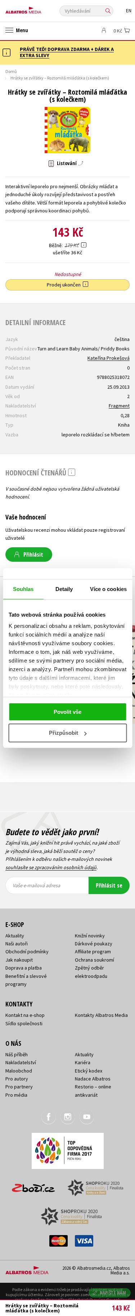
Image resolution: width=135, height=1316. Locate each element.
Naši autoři (16, 943)
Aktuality (14, 935)
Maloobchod (18, 1070)
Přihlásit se (109, 885)
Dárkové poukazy (93, 943)
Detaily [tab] (64, 589)
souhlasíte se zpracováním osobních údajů (50, 867)
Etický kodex (88, 1070)
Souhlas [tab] (23, 589)
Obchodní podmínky (27, 951)
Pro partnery (19, 1086)
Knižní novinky (90, 935)
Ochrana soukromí (94, 960)
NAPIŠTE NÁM (113, 1293)
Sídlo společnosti (23, 1023)
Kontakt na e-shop (25, 1015)
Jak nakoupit (19, 960)
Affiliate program (93, 951)
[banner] (37, 8)
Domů (11, 71)
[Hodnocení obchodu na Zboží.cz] (33, 1185)
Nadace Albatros (93, 1078)
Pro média (16, 1095)
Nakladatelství (20, 1062)
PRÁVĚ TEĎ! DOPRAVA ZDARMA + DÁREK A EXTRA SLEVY (67, 52)
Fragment (119, 405)
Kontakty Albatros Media (101, 1015)
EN (128, 11)
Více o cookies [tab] (108, 589)
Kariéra (82, 1062)
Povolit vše (67, 712)
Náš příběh (16, 1054)
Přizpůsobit (63, 733)
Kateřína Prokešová (108, 358)
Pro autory (16, 1078)
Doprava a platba (23, 968)
